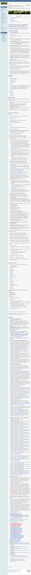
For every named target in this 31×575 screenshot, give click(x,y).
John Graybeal (19, 384)
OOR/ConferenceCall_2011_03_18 (19, 463)
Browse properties (4, 41)
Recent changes (4, 30)
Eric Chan (11, 422)
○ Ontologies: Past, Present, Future (3, 14)
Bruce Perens (21, 481)
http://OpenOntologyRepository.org (15, 319)
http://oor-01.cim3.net (18, 548)
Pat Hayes (17, 357)
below (21, 222)
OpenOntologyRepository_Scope (15, 523)
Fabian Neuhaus (12, 356)
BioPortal (19, 151)
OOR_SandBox (25, 162)
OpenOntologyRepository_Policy (15, 526)
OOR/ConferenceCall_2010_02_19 (20, 390)
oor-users (23, 333)
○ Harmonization (3, 20)
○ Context (2, 24)
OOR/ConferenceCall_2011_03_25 (19, 431)
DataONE (11, 276)
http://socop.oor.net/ (25, 552)
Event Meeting (14, 567)
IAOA (1, 26)
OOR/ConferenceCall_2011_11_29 (19, 415)
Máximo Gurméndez (13, 394)
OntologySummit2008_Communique (16, 514)
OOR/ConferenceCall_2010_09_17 (19, 404)
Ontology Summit (3, 12)
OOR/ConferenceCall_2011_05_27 (19, 467)
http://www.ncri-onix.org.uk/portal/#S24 (17, 147)
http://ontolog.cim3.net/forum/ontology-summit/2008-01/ (18, 519)
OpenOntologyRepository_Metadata (16, 538)
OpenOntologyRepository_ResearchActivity (17, 536)
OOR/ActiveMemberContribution (15, 539)
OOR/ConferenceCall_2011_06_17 (19, 440)
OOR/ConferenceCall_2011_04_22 (19, 434)
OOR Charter (12, 320)
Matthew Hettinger (21, 393)
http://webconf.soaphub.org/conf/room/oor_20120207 (18, 60)
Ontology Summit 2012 (19, 105)
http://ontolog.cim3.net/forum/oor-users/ (20, 334)
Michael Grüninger (13, 81)
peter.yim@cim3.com (15, 62)
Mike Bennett (12, 95)
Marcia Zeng (28, 356)
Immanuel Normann (19, 403)
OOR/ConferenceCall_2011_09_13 (23, 411)
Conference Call (11, 30)
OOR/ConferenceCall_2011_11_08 (22, 457)
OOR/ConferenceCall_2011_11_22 (15, 460)
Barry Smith (15, 361)
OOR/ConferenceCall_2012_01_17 (21, 139)
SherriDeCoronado (25, 473)
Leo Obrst (11, 93)
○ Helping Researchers (4, 18)
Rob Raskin (26, 357)
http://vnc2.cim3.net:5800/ (25, 46)
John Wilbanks (16, 481)
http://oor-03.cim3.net (15, 162)
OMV (24, 471)
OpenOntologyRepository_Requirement (16, 528)
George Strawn (15, 480)
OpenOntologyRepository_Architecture (16, 530)
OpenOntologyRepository (14, 25)
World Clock (13, 34)
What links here (4, 34)
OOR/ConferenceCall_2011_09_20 (19, 443)
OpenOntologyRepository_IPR (15, 527)
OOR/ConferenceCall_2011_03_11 (19, 428)
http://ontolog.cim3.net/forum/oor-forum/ (17, 332)
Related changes (4, 35)
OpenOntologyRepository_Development (16, 537)
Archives (9, 114)
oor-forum (19, 331)
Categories (10, 567)
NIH (19, 472)
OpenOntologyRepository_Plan (15, 533)
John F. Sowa (27, 396)
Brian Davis (12, 82)
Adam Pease (17, 398)
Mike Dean (12, 92)
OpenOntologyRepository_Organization (16, 524)
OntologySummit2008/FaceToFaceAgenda (17, 515)
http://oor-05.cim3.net (19, 550)
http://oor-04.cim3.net (18, 552)
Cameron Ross (12, 398)
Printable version (4, 37)
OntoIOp (18, 201)
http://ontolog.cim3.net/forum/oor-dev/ (16, 336)
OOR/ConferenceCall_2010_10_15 (17, 408)
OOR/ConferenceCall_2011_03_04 (19, 425)
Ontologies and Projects (4, 27)
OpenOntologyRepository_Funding (15, 534)
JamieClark (12, 481)
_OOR (13, 552)
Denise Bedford (12, 357)
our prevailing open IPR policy (22, 73)
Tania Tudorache (15, 379)
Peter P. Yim (12, 79)
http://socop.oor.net (13, 164)
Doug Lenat (20, 356)
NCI (20, 472)
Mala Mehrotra (21, 357)
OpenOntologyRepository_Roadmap (16, 532)
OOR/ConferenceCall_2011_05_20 (19, 437)
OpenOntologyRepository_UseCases (16, 529)
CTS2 (27, 471)
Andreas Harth (22, 374)
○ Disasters (2, 19)
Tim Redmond (21, 379)
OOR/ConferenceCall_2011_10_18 (19, 469)
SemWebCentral (18, 540)
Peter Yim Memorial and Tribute (4, 10)
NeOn (11, 277)
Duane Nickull (24, 220)
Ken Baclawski (12, 78)
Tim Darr (11, 94)
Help (2, 31)
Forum (2, 11)
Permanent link (3, 38)
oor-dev (19, 335)
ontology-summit (13, 518)
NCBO (11, 554)
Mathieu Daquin (27, 374)
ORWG (22, 472)
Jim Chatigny (18, 389)
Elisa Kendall (24, 362)
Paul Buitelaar (18, 374)
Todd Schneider (12, 80)
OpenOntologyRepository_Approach (16, 531)
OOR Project (14, 516)
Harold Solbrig (19, 473)
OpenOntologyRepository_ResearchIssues (17, 535)
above (12, 125)
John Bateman (23, 502)
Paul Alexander (25, 157)
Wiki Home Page (3, 8)
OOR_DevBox (12, 548)
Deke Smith (24, 356)
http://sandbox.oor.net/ (13, 547)
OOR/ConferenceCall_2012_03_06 (19, 304)
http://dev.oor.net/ (26, 548)
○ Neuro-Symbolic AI (3, 17)
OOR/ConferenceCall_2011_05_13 (19, 465)
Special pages (3, 36)
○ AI (1, 25)
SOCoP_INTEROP (13, 275)
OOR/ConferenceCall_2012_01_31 (23, 149)
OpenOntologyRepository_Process (15, 525)
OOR (13, 340)
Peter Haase (15, 362)
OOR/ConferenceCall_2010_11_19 (19, 422)
